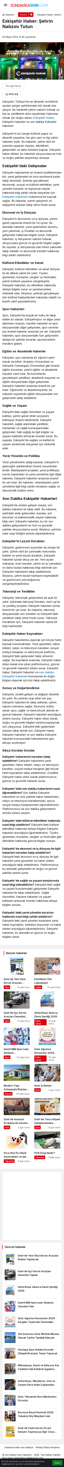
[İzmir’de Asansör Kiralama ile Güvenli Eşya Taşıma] (17, 1113)
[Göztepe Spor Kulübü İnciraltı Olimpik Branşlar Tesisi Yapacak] (32, 1353)
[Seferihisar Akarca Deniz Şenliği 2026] (47, 1008)
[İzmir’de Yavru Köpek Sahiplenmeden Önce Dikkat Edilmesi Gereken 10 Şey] (47, 1113)
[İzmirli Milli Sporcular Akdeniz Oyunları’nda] (17, 1045)
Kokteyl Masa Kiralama (48, 1447)
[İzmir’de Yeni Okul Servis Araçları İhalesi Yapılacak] (17, 973)
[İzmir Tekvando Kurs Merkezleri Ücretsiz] (32, 1400)
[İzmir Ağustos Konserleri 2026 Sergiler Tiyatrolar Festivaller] (47, 1045)
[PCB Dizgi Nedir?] (47, 1147)
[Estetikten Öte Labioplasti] (47, 973)
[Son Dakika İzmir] (29, 4)
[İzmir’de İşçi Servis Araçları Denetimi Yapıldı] (17, 1008)
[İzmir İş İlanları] (47, 1079)
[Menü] (5, 5)
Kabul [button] (57, 1463)
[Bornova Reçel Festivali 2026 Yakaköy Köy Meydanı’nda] (32, 1416)
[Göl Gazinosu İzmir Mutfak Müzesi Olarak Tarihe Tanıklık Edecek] (32, 1337)
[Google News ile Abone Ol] (13, 86)
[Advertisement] (32, 1206)
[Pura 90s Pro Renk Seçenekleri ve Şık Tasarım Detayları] (17, 1147)
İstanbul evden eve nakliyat (19, 1447)
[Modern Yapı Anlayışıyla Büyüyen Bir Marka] (17, 1079)
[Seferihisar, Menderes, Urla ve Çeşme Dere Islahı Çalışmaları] (32, 1384)
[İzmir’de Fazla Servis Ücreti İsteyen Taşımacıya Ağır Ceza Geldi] (32, 1431)
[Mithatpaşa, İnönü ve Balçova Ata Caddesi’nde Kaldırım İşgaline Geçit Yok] (32, 1369)
